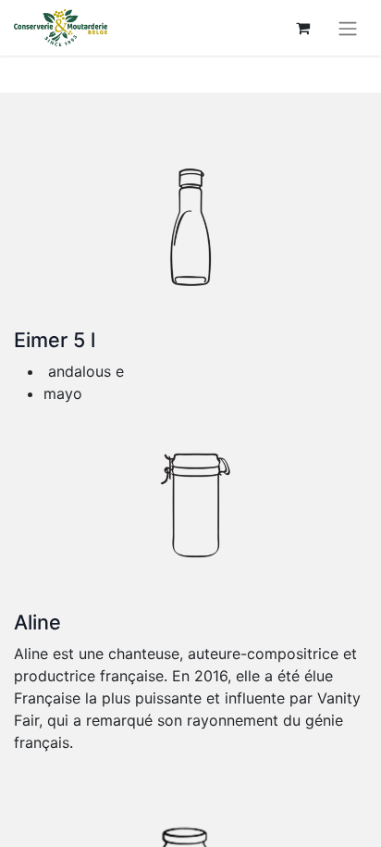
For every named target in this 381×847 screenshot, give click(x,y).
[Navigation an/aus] (347, 27)
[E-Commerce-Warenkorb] (302, 27)
